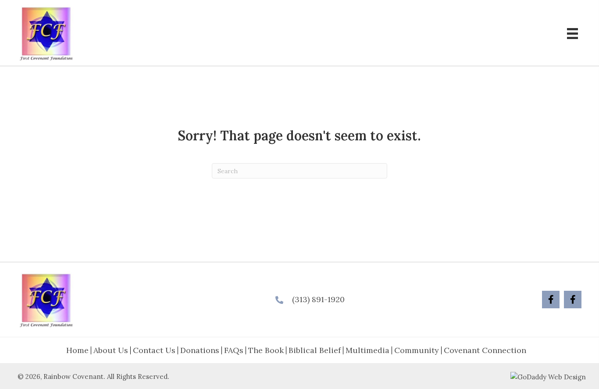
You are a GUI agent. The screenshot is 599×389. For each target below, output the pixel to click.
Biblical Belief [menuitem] (315, 350)
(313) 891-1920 (318, 299)
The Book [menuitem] (266, 350)
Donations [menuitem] (199, 350)
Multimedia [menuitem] (367, 350)
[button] (551, 299)
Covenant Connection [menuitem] (485, 350)
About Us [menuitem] (110, 350)
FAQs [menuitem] (233, 350)
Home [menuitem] (77, 350)
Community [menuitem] (416, 350)
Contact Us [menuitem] (154, 350)
